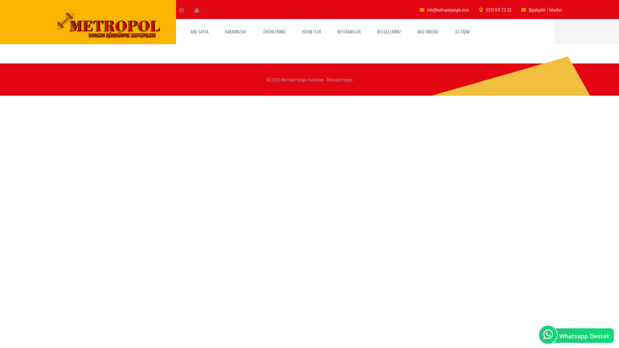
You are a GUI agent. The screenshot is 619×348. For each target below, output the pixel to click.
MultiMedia (428, 31)
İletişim (462, 31)
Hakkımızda (236, 31)
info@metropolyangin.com (447, 9)
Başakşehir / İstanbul (545, 9)
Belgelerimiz (389, 31)
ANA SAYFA (200, 31)
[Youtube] (197, 10)
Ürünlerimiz (274, 31)
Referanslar (349, 31)
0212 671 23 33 (498, 9)
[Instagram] (181, 10)
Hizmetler (311, 31)
